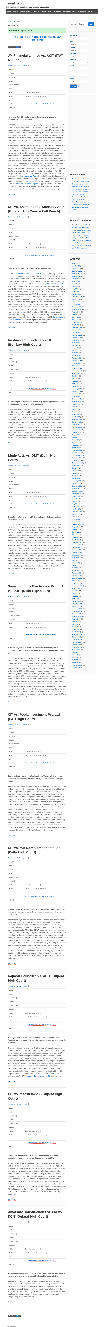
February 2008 (77, 665)
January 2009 (76, 637)
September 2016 (77, 401)
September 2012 (77, 524)
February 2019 (77, 327)
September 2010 (77, 586)
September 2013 (77, 493)
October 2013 (76, 491)
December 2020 (77, 271)
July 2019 (75, 314)
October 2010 (76, 583)
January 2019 (76, 330)
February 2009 (77, 634)
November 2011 (77, 550)
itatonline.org (15, 3)
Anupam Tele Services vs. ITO (38, 1076)
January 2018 (76, 360)
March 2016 (76, 417)
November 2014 (77, 458)
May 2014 (75, 473)
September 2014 (77, 463)
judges (72, 47)
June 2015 (75, 440)
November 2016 (77, 396)
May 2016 (75, 412)
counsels (73, 59)
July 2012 (75, 529)
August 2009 (76, 619)
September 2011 (77, 555)
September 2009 (77, 616)
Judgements (57, 11)
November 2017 (77, 366)
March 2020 (76, 294)
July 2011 (75, 560)
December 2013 (77, 486)
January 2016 (76, 422)
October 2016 (76, 399)
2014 (14, 21)
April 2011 (75, 568)
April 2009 (75, 629)
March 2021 (76, 266)
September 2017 (77, 371)
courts (72, 66)
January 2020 (76, 299)
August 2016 (76, 404)
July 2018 (75, 345)
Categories (74, 35)
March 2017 (76, 386)
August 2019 (76, 312)
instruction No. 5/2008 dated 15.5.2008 (48, 284)
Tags (71, 41)
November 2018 (77, 335)
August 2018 (76, 342)
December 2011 (77, 547)
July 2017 (75, 376)
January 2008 (76, 667)
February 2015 (77, 450)
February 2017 (77, 389)
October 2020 (76, 276)
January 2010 (76, 606)
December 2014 (77, 455)
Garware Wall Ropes (30, 176)
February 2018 (77, 358)
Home (9, 11)
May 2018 (75, 350)
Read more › (12, 194)
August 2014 (76, 465)
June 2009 (75, 624)
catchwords (74, 72)
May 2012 (75, 534)
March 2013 (76, 509)
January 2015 (76, 453)
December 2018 (77, 332)
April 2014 (75, 476)
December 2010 (77, 578)
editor (26, 65)
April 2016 (75, 414)
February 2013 (77, 511)
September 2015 (77, 432)
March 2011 (76, 570)
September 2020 (77, 278)
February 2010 (77, 603)
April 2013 (75, 506)
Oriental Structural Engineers (28, 184)
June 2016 (75, 409)
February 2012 (77, 542)
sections (73, 53)
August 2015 (76, 435)
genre (72, 78)
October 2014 (76, 460)
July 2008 (75, 652)
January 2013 (76, 514)
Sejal (73, 235)
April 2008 (75, 660)
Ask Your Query (25, 11)
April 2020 (75, 291)
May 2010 (75, 596)
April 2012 (75, 537)
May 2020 (75, 289)
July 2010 (75, 591)
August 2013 (76, 496)
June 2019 (75, 317)
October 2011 (76, 552)
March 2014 (76, 478)
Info (49, 11)
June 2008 (75, 655)
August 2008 (76, 650)
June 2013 (75, 501)
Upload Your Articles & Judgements (74, 11)
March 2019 (76, 325)
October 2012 (76, 522)
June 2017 (75, 378)
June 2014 (75, 470)
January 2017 (76, 391)
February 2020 (77, 296)
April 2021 (75, 263)
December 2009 (77, 609)
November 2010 (77, 581)
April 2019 (75, 322)
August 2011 (76, 557)
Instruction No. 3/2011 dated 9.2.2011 (32, 274)
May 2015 (75, 442)
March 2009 (76, 632)
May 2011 (75, 565)
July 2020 (75, 284)
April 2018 (75, 353)
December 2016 (77, 394)
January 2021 (76, 268)
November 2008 (77, 642)
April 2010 (75, 598)
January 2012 (76, 545)
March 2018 (76, 355)
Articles (15, 11)
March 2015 (76, 447)
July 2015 (75, 437)
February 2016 (77, 419)
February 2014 (77, 481)
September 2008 (77, 647)
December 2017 (77, 363)
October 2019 (76, 307)
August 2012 (76, 527)
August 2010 (76, 588)
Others (90, 11)
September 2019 (77, 309)
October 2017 (76, 368)
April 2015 (75, 445)
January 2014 (76, 483)
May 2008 (75, 657)
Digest (44, 11)
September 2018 (77, 340)
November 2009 (77, 611)
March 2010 (76, 601)
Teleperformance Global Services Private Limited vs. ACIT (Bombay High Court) (81, 186)
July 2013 (75, 499)
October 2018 (76, 337)
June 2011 (75, 563)
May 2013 (75, 504)
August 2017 (76, 373)
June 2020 (75, 286)
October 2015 (76, 430)
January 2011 (76, 575)
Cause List (36, 11)
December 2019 (77, 302)
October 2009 (76, 614)
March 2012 (76, 540)
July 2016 (75, 406)
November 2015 (77, 427)
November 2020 (77, 273)
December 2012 (77, 517)
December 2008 (77, 639)
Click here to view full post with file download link (40, 104)
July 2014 (75, 468)
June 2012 (75, 532)
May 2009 (75, 627)
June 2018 (75, 348)
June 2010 (75, 593)
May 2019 (75, 319)
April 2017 (75, 383)
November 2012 (77, 519)
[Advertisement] (82, 127)
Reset (79, 86)
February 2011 (77, 573)
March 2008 (76, 662)
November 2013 (77, 488)
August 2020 (76, 281)
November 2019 (77, 304)
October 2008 (76, 644)
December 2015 (77, 424)
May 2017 (75, 381)
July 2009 (75, 621)
